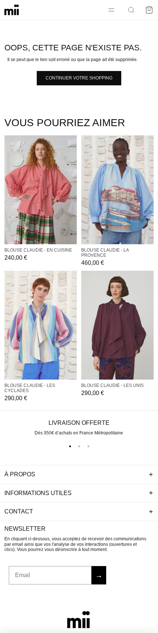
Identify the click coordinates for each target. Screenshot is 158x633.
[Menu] (111, 10)
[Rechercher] (131, 10)
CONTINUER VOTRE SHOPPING (79, 78)
